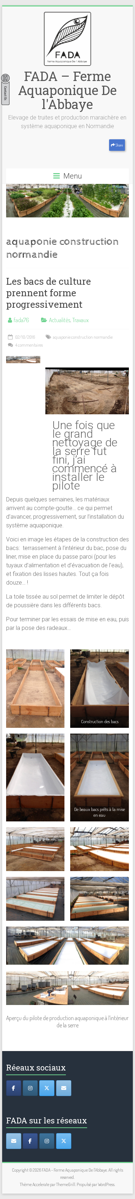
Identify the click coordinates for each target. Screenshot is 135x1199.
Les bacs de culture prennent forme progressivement (48, 292)
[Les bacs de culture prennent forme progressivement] (23, 359)
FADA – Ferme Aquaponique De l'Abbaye (67, 90)
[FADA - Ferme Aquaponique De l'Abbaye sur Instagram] (46, 1141)
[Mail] (63, 1088)
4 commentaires (29, 345)
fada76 (21, 320)
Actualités (59, 320)
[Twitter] (46, 1088)
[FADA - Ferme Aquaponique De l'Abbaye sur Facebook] (30, 1141)
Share (119, 145)
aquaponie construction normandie (83, 337)
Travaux (80, 320)
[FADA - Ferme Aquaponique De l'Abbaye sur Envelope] (13, 1141)
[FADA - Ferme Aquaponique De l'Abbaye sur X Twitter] (63, 1141)
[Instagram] (30, 1088)
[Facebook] (13, 1088)
